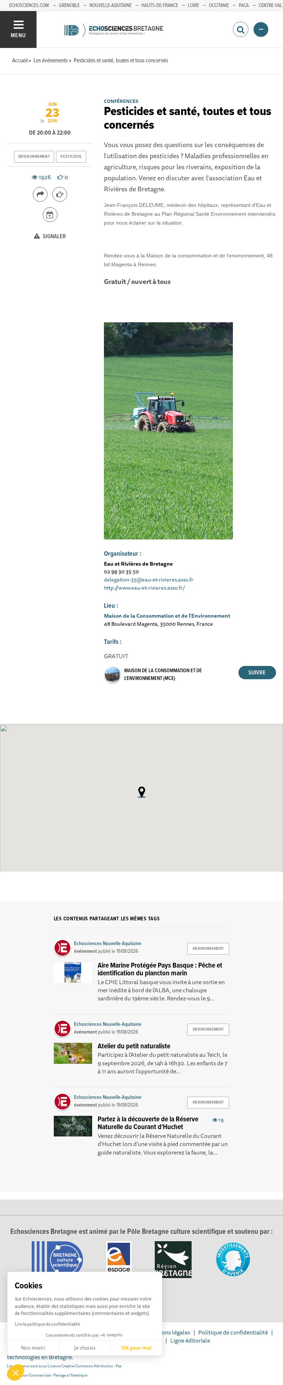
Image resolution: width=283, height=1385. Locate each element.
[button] (15, 1372)
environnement (34, 156)
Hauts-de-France (160, 5)
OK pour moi (136, 1348)
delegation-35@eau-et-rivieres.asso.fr (148, 579)
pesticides (71, 156)
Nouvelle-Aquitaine (111, 5)
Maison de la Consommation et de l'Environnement (167, 615)
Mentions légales (168, 1332)
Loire (193, 5)
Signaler (54, 236)
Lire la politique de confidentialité (47, 1323)
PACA (244, 5)
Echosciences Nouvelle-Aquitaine (108, 943)
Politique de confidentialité (233, 1332)
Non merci (33, 1348)
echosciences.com (29, 5)
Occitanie (219, 5)
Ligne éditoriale (190, 1340)
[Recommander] (59, 194)
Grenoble (69, 5)
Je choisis (84, 1348)
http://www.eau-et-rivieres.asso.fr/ (144, 587)
